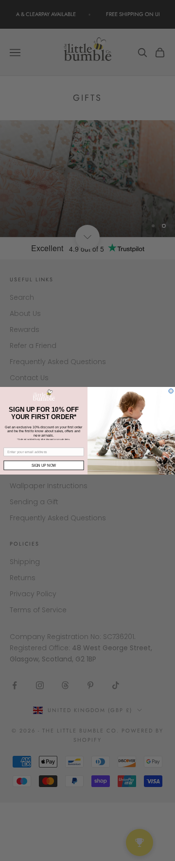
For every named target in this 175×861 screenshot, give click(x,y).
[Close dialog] (171, 390)
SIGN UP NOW (44, 465)
